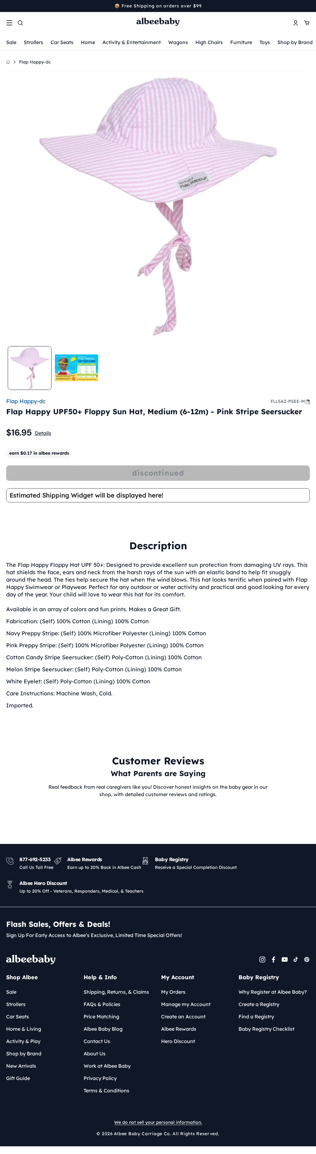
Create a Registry (259, 1004)
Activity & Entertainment (131, 42)
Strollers (33, 42)
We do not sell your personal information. (158, 1122)
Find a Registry (256, 1016)
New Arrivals (21, 1066)
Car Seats (62, 42)
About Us (95, 1053)
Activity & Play (23, 1041)
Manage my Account (185, 1004)
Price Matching (101, 1016)
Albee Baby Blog (103, 1029)
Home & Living (23, 1029)
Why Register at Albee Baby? (273, 992)
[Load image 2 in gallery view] (76, 368)
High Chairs (209, 42)
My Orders (173, 992)
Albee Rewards (178, 1029)
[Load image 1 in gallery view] (30, 368)
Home (88, 42)
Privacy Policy (100, 1078)
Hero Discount (178, 1041)
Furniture (241, 42)
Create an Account (183, 1016)
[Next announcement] (307, 6)
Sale (11, 42)
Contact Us (97, 1041)
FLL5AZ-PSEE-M (288, 401)
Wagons (178, 42)
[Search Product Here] (20, 23)
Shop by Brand (295, 42)
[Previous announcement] (8, 6)
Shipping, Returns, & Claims (116, 992)
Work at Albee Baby (107, 1066)
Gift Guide (18, 1078)
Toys (265, 42)
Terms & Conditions (106, 1090)
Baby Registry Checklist (266, 1029)
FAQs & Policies (102, 1004)
